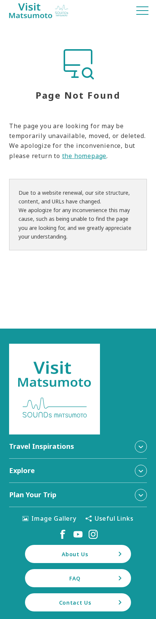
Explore (22, 470)
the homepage (84, 156)
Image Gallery (53, 518)
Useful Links (114, 518)
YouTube (78, 534)
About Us (75, 554)
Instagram (93, 534)
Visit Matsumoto (38, 10)
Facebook (62, 534)
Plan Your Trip (32, 494)
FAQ (74, 578)
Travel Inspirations (41, 446)
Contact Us (75, 602)
